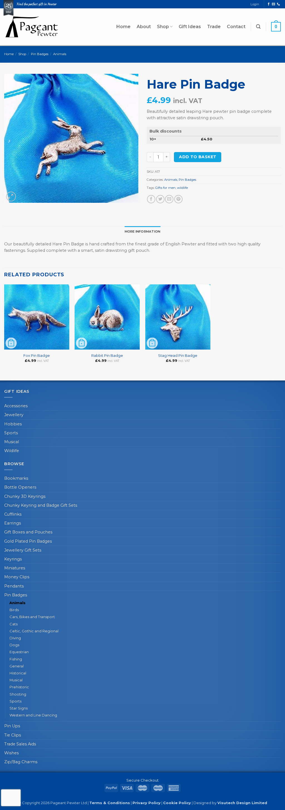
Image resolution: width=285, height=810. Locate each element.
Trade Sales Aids (20, 743)
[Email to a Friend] (169, 199)
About (144, 26)
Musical (11, 441)
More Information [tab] (143, 231)
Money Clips (16, 576)
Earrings (12, 523)
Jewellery (13, 414)
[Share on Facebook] (151, 199)
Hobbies (13, 423)
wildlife (182, 188)
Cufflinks (12, 514)
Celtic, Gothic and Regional (33, 631)
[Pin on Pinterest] (178, 199)
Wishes (11, 752)
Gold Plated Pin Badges (28, 541)
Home (123, 26)
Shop (163, 26)
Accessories (16, 405)
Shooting (17, 694)
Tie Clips (12, 735)
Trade (214, 26)
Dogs (14, 645)
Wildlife (11, 450)
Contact (236, 26)
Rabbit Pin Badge (107, 355)
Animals (59, 54)
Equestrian (19, 652)
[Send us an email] (273, 4)
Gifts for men (165, 188)
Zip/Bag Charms (20, 761)
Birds (14, 610)
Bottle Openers (20, 487)
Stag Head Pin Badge (177, 355)
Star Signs (18, 708)
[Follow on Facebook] (268, 4)
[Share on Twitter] (160, 199)
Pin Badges (39, 54)
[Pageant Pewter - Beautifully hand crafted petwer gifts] (32, 26)
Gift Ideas (190, 26)
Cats (13, 624)
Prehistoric (19, 687)
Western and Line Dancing (33, 715)
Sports (11, 432)
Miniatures (14, 567)
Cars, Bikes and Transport (32, 616)
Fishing (15, 659)
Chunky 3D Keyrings (24, 496)
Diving (15, 638)
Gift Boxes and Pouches (28, 532)
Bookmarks (16, 478)
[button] (258, 26)
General (16, 666)
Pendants (14, 586)
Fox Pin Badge (36, 355)
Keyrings (13, 559)
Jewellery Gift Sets (22, 550)
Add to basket (197, 156)
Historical (17, 673)
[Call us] (278, 4)
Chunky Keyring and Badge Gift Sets (40, 505)
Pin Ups (12, 725)
